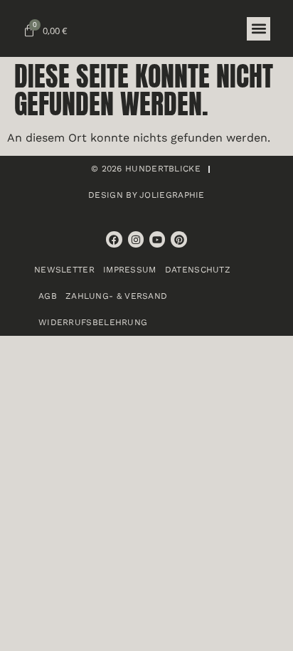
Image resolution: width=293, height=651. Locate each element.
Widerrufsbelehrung (92, 322)
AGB (47, 296)
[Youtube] (157, 239)
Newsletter (64, 270)
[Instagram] (136, 239)
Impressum (129, 270)
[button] (258, 29)
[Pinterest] (178, 239)
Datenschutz (197, 270)
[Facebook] (114, 239)
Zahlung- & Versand (116, 296)
